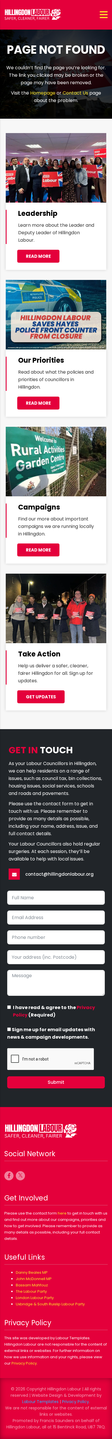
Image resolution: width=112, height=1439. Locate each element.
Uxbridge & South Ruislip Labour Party (50, 1304)
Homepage (42, 93)
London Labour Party (35, 1297)
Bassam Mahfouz (32, 1285)
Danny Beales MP (32, 1272)
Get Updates (41, 697)
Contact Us (75, 93)
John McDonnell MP (34, 1279)
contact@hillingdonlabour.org (59, 874)
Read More (38, 403)
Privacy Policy (24, 1363)
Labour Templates (40, 1402)
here (62, 1213)
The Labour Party (31, 1291)
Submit (56, 1082)
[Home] (33, 14)
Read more (38, 256)
